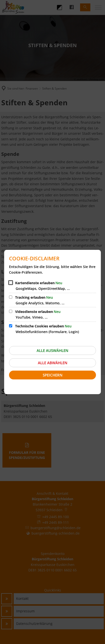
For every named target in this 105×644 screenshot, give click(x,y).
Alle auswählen (52, 350)
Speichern (53, 375)
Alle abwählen (52, 362)
